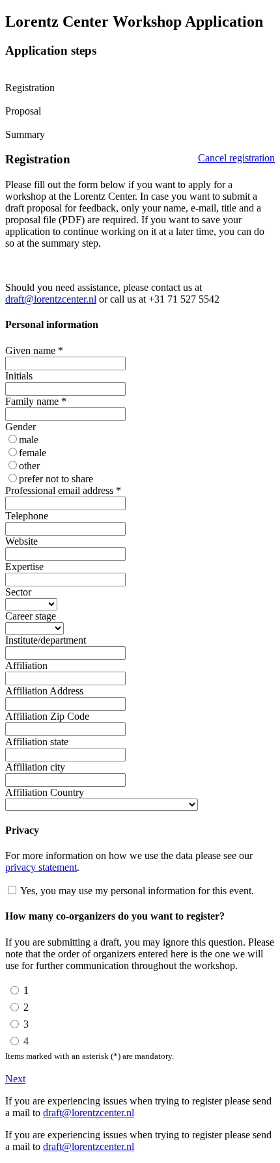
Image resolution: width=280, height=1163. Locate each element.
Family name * (35, 401)
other (29, 465)
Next (15, 1078)
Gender (20, 426)
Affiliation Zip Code (47, 716)
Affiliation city (35, 767)
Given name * (34, 350)
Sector (18, 591)
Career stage (30, 616)
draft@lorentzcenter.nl (50, 299)
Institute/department (45, 640)
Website (21, 541)
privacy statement (41, 867)
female (32, 452)
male (28, 439)
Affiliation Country (44, 792)
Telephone (26, 515)
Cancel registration (236, 157)
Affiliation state (36, 741)
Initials (19, 375)
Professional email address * (63, 490)
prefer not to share (56, 478)
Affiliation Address (44, 690)
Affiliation (26, 665)
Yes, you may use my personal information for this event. (137, 890)
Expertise (24, 566)
